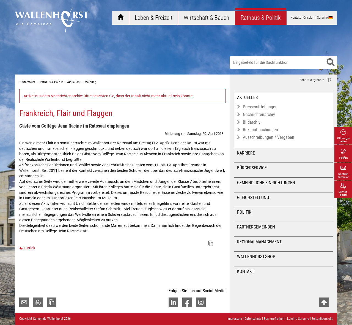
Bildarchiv (251, 122)
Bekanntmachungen (260, 129)
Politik (244, 212)
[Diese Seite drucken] (38, 302)
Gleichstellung (253, 197)
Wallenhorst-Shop (256, 256)
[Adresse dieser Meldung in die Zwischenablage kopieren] (210, 243)
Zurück (29, 248)
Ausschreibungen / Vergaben (268, 137)
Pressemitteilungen (260, 106)
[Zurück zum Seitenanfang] (324, 302)
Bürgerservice (252, 167)
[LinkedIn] (173, 302)
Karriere (246, 153)
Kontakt (245, 271)
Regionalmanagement (259, 241)
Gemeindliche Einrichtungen (266, 182)
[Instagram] (201, 302)
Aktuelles (247, 97)
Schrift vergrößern (312, 80)
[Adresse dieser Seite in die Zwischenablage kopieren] (51, 302)
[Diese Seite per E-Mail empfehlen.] (24, 302)
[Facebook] (187, 302)
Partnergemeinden (256, 227)
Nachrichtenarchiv (259, 114)
